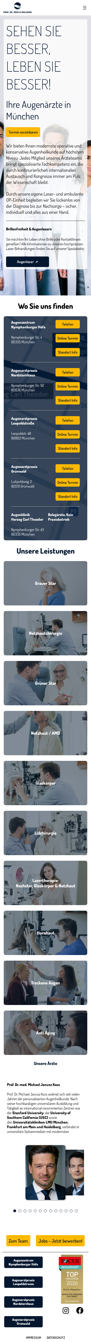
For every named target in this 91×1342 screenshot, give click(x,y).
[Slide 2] (19, 1210)
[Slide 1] (14, 1210)
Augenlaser (25, 261)
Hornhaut (45, 932)
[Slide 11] (66, 1210)
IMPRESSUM (33, 1337)
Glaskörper (45, 783)
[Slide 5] (35, 1210)
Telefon (67, 324)
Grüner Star (45, 683)
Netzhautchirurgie (45, 633)
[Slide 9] (55, 1210)
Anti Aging (45, 1032)
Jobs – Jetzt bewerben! (60, 1241)
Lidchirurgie (45, 833)
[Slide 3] (25, 1210)
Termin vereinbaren (23, 132)
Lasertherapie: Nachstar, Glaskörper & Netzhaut (45, 883)
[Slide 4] (30, 1210)
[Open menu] (85, 8)
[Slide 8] (50, 1210)
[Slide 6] (40, 1210)
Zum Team (18, 1241)
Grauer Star (45, 583)
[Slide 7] (45, 1210)
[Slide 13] (76, 1210)
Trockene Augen (45, 982)
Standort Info (67, 352)
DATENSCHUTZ (56, 1337)
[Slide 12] (71, 1210)
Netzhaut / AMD (45, 733)
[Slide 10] (61, 1210)
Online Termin (67, 338)
